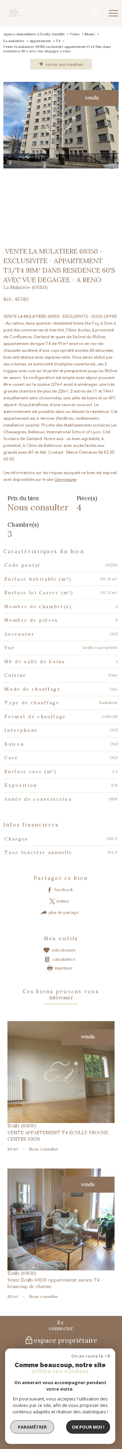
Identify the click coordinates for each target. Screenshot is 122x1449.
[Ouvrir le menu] (113, 13)
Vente (75, 34)
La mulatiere (13, 41)
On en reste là (87, 1356)
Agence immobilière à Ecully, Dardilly (34, 34)
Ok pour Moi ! (88, 1427)
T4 (58, 41)
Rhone (90, 34)
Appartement (40, 41)
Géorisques (65, 479)
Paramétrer (32, 1427)
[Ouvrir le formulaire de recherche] (96, 13)
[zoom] (61, 167)
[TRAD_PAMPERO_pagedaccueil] (14, 15)
